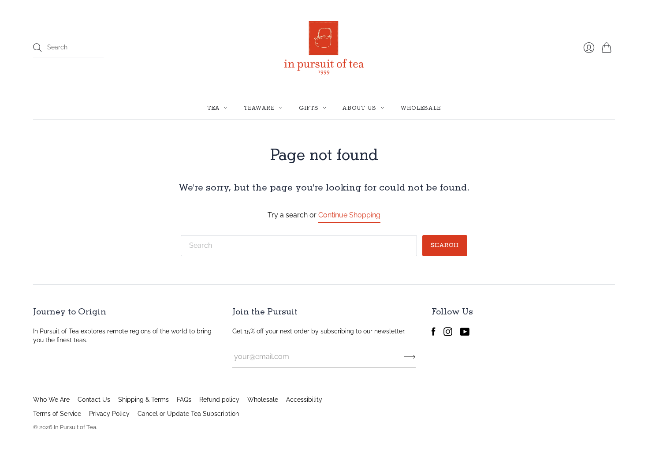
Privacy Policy (109, 413)
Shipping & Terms (143, 399)
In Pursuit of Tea (75, 427)
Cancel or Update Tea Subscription (188, 413)
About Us (359, 107)
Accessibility (304, 399)
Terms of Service (57, 413)
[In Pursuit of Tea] (324, 48)
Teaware (259, 107)
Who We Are (51, 399)
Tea (213, 107)
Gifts (309, 107)
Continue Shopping (349, 215)
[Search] (37, 47)
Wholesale (421, 107)
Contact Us (94, 399)
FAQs (184, 399)
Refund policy (219, 399)
